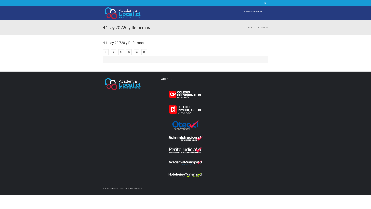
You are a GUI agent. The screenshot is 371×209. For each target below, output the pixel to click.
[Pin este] (129, 52)
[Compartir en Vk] (136, 52)
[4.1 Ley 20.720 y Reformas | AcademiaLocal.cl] (123, 13)
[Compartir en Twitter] (113, 52)
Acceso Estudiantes (253, 11)
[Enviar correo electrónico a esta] (144, 52)
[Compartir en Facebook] (106, 52)
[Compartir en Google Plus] (121, 52)
